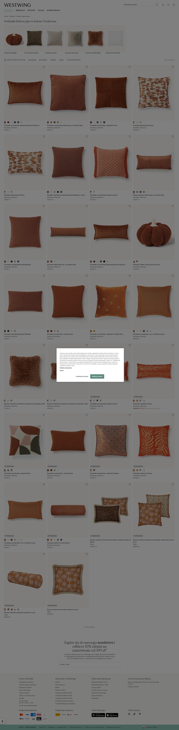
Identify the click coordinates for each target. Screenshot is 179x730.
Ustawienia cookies (82, 376)
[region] (90, 365)
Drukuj (61, 370)
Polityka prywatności (66, 368)
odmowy (99, 364)
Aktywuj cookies (97, 376)
